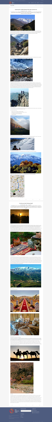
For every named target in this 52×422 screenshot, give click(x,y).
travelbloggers (37, 12)
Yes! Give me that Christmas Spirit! (26, 203)
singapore (28, 12)
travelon (24, 13)
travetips (34, 207)
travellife (24, 207)
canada (28, 205)
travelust (25, 13)
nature (21, 12)
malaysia (12, 12)
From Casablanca (22, 414)
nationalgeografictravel (33, 206)
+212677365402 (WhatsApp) (36, 411)
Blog (37, 421)
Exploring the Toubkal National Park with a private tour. (26, 9)
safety (25, 12)
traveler (40, 12)
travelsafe (30, 207)
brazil (26, 205)
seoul (26, 12)
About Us (40, 421)
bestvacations (21, 205)
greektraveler (13, 206)
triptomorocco (36, 207)
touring (12, 207)
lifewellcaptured (18, 206)
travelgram (22, 13)
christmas (30, 205)
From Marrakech (22, 413)
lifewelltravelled (21, 206)
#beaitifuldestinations (14, 205)
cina (31, 205)
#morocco (17, 205)
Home (36, 5)
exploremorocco (36, 205)
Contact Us (42, 421)
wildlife (30, 13)
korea (16, 206)
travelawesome (34, 12)
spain (40, 206)
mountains (17, 12)
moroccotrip (29, 206)
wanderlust (29, 13)
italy (15, 206)
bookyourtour (24, 205)
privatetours (23, 12)
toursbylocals (32, 12)
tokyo (29, 12)
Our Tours (36, 421)
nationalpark (19, 12)
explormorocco (39, 205)
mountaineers (14, 12)
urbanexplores (39, 207)
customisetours (33, 205)
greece (11, 206)
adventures (19, 205)
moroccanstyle (27, 206)
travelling (26, 207)
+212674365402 (35, 410)
